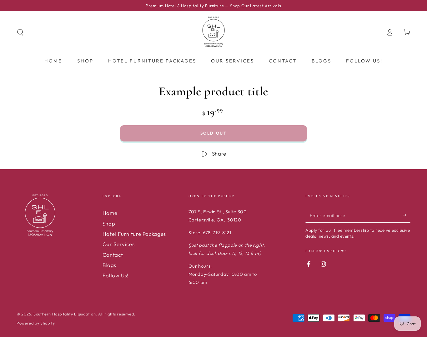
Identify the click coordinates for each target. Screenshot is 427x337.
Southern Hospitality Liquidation (64, 313)
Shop (109, 223)
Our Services (119, 244)
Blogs (109, 265)
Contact (113, 254)
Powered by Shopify (36, 322)
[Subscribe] (406, 215)
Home (110, 213)
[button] (20, 32)
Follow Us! (115, 275)
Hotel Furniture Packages (134, 233)
